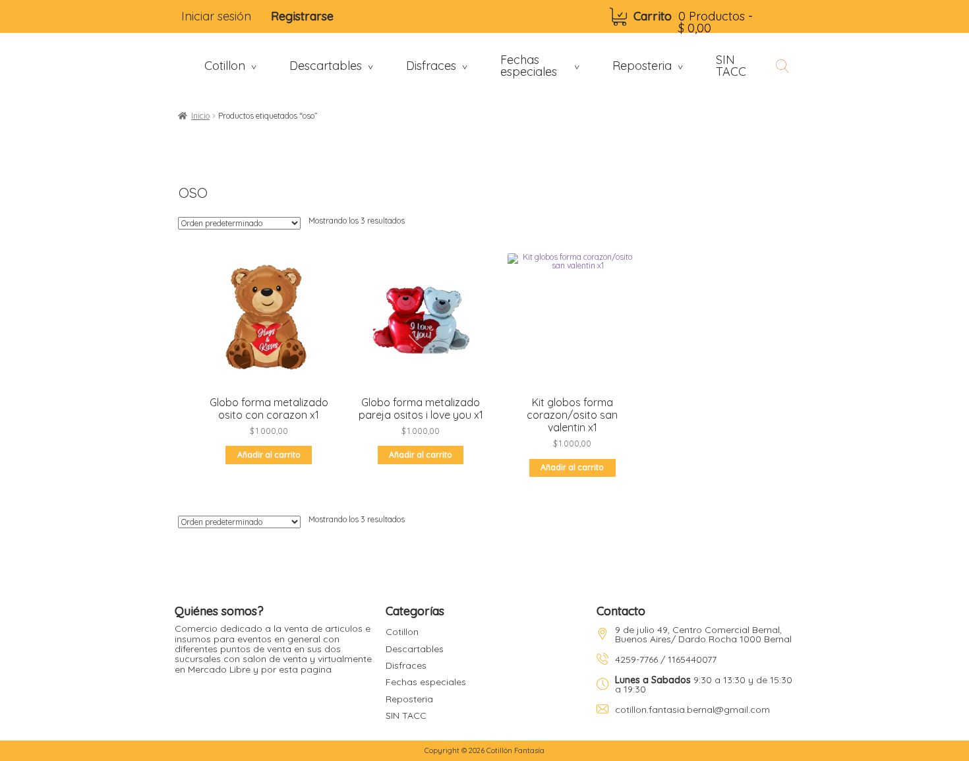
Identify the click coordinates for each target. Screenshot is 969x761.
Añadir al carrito (269, 455)
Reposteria (409, 699)
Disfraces (406, 665)
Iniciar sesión (216, 16)
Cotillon (402, 632)
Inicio (200, 116)
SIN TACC (406, 715)
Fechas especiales (426, 682)
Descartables (415, 649)
